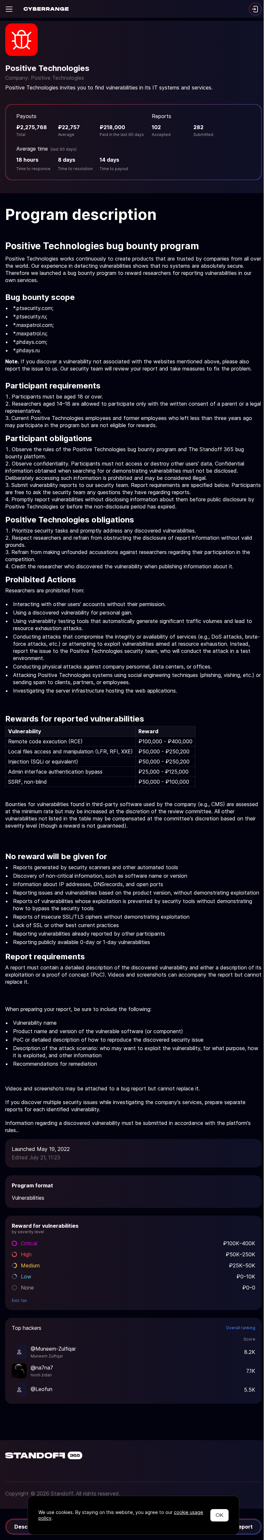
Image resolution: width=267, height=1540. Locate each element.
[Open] (9, 9)
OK (219, 1515)
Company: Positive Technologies (44, 77)
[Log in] (255, 9)
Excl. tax (19, 1300)
